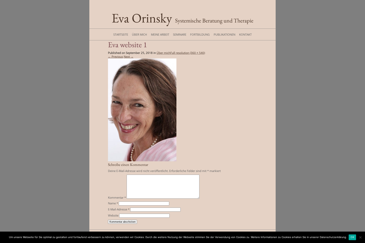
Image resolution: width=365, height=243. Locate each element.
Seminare (179, 34)
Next (128, 56)
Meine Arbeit (160, 34)
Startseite (120, 34)
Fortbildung (200, 34)
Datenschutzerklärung (333, 237)
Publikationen (224, 34)
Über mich (139, 34)
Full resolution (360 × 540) (187, 53)
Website (113, 215)
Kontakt (245, 34)
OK (352, 237)
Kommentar (117, 197)
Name (113, 203)
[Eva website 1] (142, 160)
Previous (115, 56)
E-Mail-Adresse (118, 209)
